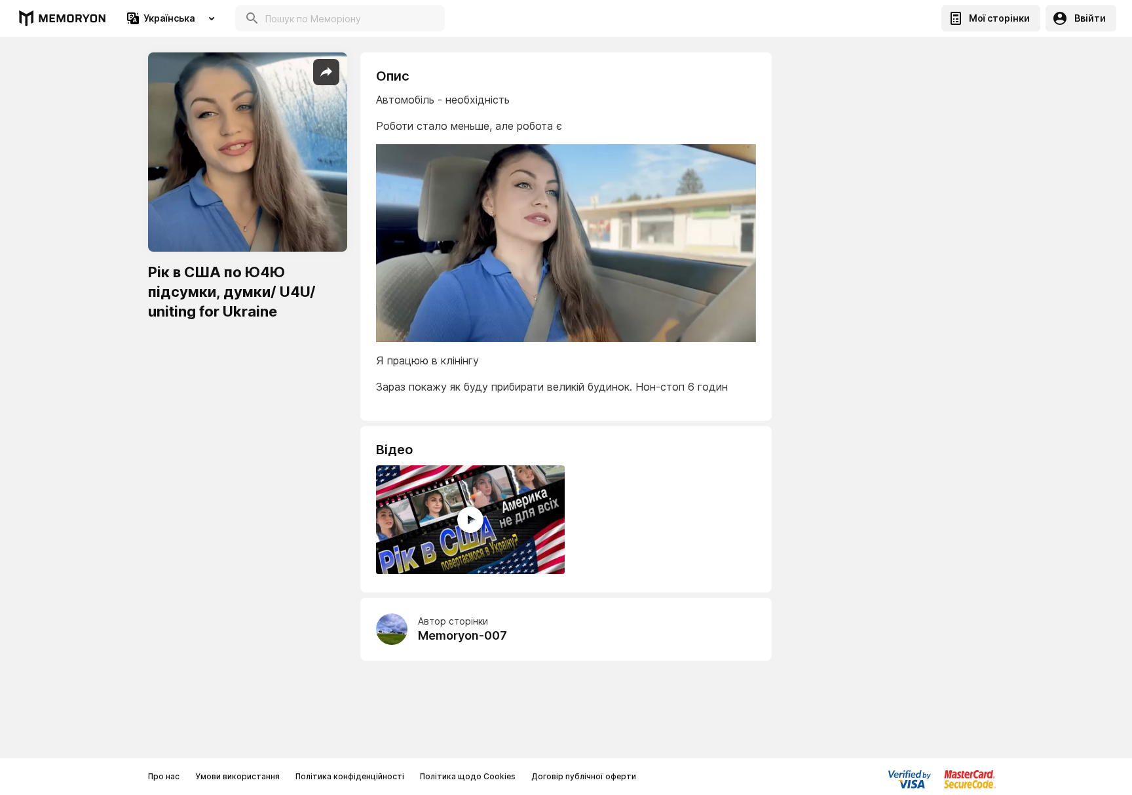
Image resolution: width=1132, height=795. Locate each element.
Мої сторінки (999, 18)
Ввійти (1090, 18)
